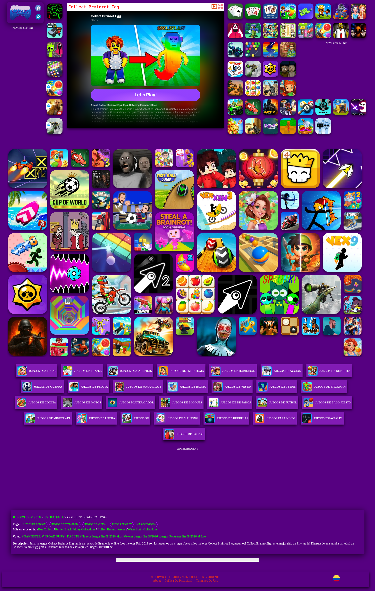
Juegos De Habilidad (238, 370)
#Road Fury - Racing (62, 536)
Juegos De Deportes (335, 370)
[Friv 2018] (38, 8)
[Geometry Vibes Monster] (358, 113)
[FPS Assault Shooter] (253, 133)
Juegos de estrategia (65, 524)
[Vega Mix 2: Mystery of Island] (288, 56)
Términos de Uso (207, 580)
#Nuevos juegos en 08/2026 (98, 536)
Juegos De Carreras (136, 370)
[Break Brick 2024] (270, 56)
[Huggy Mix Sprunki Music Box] (323, 133)
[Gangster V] (54, 113)
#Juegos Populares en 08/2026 (178, 536)
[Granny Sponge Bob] (341, 37)
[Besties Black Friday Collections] (358, 18)
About (157, 580)
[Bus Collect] (305, 18)
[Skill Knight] (253, 113)
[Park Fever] (305, 37)
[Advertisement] (23, 89)
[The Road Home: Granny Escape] (288, 75)
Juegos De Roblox (34, 524)
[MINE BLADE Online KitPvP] (270, 37)
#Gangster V (33, 536)
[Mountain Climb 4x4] (235, 113)
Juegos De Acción (287, 370)
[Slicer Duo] (305, 133)
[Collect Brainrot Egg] (288, 18)
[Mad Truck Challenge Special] (235, 56)
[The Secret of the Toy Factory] (358, 37)
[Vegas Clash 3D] (288, 113)
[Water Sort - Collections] (341, 18)
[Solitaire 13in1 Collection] (253, 18)
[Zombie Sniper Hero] (235, 94)
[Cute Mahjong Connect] (288, 37)
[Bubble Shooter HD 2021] (253, 56)
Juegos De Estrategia (187, 370)
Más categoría (146, 524)
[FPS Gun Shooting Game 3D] (270, 94)
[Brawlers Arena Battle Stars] (270, 75)
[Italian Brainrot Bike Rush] (288, 133)
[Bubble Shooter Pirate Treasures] (54, 94)
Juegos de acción (95, 524)
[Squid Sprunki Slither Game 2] (54, 56)
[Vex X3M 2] (235, 75)
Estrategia (54, 517)
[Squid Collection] (235, 37)
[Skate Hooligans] (288, 94)
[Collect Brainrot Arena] (323, 18)
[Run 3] (323, 113)
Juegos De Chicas (42, 370)
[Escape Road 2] (54, 37)
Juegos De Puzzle (88, 370)
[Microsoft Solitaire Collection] (270, 18)
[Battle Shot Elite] (270, 113)
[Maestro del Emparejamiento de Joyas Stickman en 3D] (54, 75)
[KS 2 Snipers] (54, 133)
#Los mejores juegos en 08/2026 (137, 536)
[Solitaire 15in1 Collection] (235, 18)
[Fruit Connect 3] (253, 94)
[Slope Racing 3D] (54, 18)
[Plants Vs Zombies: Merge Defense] (235, 133)
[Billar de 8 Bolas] (305, 113)
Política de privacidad (178, 580)
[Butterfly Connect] (270, 133)
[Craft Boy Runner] (253, 37)
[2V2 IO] (341, 113)
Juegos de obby (122, 524)
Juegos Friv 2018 (27, 517)
